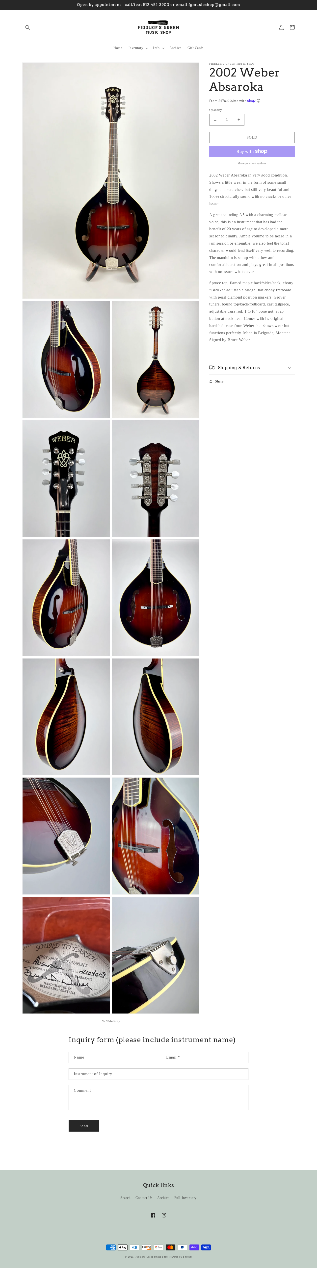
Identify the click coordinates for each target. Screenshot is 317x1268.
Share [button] (219, 381)
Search (125, 1198)
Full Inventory (185, 1198)
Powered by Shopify (180, 1256)
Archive (163, 1198)
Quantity (215, 110)
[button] (27, 27)
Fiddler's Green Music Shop (151, 1256)
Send (83, 1126)
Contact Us (143, 1198)
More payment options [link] (252, 163)
